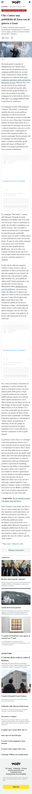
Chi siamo (8, 768)
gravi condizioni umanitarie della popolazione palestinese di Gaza (16, 80)
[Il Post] (16, 2)
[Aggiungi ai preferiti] (11, 37)
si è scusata (14, 98)
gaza (8, 544)
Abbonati (16, 787)
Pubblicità (16, 768)
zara (21, 544)
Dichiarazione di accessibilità (16, 774)
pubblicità (15, 544)
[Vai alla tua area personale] (30, 2)
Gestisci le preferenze (16, 770)
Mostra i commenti (16, 550)
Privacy (24, 768)
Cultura (4, 6)
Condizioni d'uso (16, 772)
